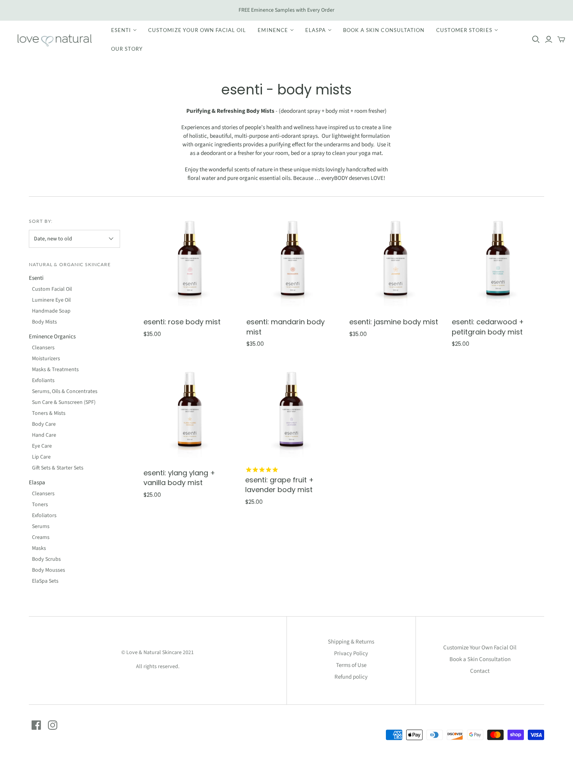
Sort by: (41, 221)
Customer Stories (464, 30)
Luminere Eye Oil (51, 300)
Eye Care (42, 446)
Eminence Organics (52, 336)
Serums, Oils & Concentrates (64, 391)
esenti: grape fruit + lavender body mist (279, 484)
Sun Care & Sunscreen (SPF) (64, 402)
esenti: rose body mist (182, 322)
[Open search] (536, 39)
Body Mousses (48, 570)
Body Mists (44, 322)
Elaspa (315, 30)
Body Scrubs (46, 559)
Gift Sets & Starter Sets (57, 468)
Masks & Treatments (55, 369)
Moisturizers (46, 359)
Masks (39, 548)
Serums (41, 526)
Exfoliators (44, 515)
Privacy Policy (351, 653)
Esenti (121, 30)
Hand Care (44, 435)
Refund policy (351, 677)
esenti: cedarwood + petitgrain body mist (488, 326)
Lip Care (41, 457)
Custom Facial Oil (52, 289)
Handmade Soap (51, 311)
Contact (480, 671)
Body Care (44, 424)
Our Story (127, 49)
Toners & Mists (48, 413)
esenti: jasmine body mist (393, 322)
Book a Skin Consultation (383, 30)
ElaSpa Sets (45, 581)
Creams (41, 537)
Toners (40, 505)
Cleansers (43, 348)
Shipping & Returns (351, 642)
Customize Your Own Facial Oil (197, 30)
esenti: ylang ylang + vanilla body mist (179, 477)
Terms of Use (351, 665)
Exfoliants (43, 380)
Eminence (273, 30)
